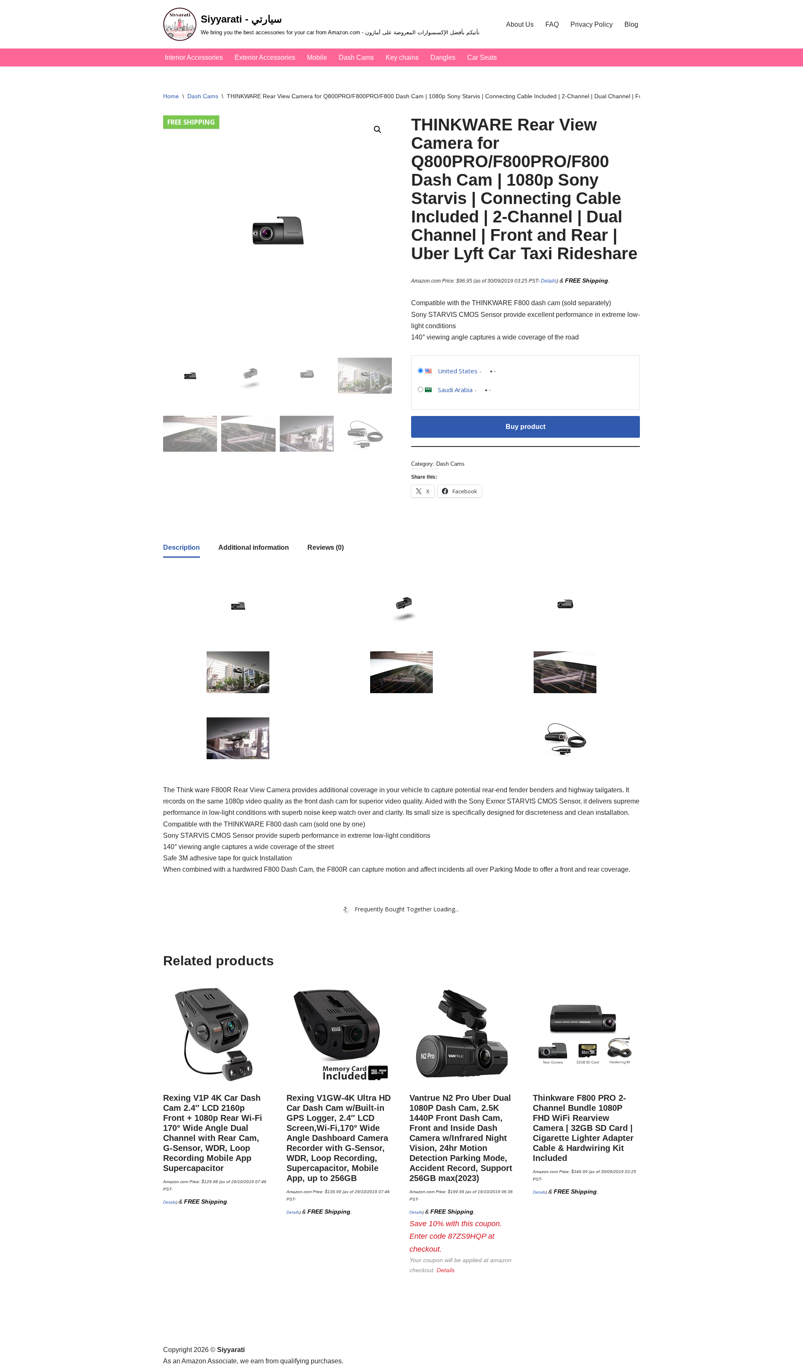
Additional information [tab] (253, 547)
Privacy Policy (591, 24)
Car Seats (482, 57)
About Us (520, 24)
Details (549, 281)
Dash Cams (356, 57)
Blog (631, 24)
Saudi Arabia (455, 389)
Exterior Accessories (265, 57)
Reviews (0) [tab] (325, 547)
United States (458, 371)
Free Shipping (191, 122)
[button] (377, 129)
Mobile (317, 57)
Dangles (442, 57)
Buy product (525, 426)
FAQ (552, 24)
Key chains (402, 57)
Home (171, 96)
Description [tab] (181, 547)
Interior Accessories (194, 57)
